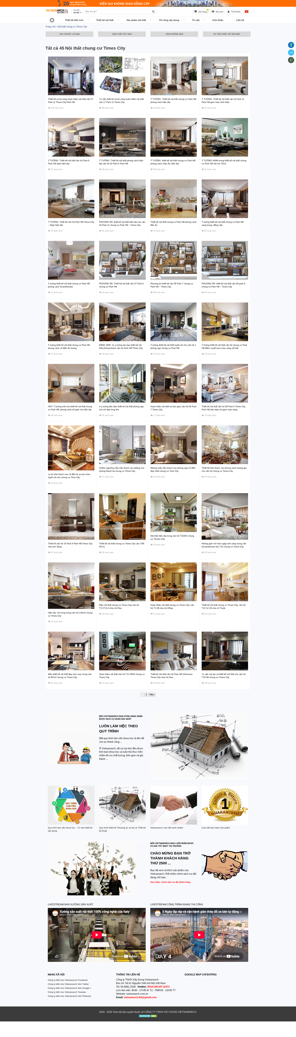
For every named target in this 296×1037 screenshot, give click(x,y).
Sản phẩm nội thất (136, 20)
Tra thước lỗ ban (69, 34)
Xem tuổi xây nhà (122, 34)
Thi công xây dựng (169, 20)
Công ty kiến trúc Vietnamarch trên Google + (69, 988)
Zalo (291, 52)
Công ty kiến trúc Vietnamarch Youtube (67, 992)
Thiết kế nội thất (104, 20)
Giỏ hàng (203, 11)
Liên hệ (240, 20)
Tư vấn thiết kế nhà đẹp (226, 34)
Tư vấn (196, 20)
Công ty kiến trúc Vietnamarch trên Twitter (68, 984)
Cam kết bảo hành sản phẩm (216, 827)
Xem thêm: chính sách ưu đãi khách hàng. (170, 882)
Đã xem (219, 11)
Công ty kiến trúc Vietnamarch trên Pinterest (69, 996)
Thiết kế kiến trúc (74, 20)
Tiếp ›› (152, 695)
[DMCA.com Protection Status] (148, 1016)
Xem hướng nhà (174, 34)
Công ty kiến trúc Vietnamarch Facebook (68, 980)
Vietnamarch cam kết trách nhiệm (166, 827)
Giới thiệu (217, 20)
